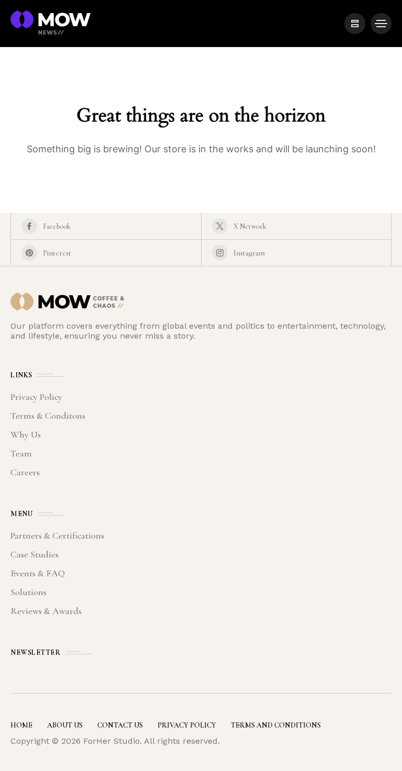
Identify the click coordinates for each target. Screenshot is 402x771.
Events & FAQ (37, 573)
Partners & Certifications (57, 535)
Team (21, 453)
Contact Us (120, 725)
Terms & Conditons (47, 415)
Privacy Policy (36, 397)
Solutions (28, 592)
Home (21, 725)
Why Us (25, 434)
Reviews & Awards (46, 611)
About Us (65, 725)
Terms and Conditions (276, 725)
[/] (354, 23)
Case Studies (34, 554)
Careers (25, 472)
